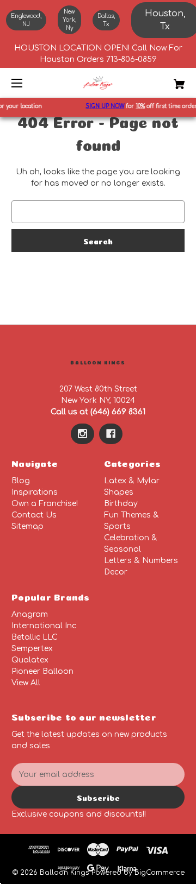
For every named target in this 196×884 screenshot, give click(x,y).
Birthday (121, 504)
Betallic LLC (34, 637)
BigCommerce (159, 872)
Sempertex (32, 649)
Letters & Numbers (141, 561)
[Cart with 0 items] (167, 80)
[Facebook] (111, 433)
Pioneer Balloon (42, 671)
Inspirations (34, 492)
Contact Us (34, 515)
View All (25, 683)
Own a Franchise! (44, 504)
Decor (115, 572)
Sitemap (27, 526)
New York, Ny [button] (69, 20)
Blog (20, 481)
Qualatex (29, 660)
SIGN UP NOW (103, 106)
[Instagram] (82, 433)
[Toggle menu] (26, 83)
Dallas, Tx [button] (106, 20)
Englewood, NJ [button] (26, 20)
